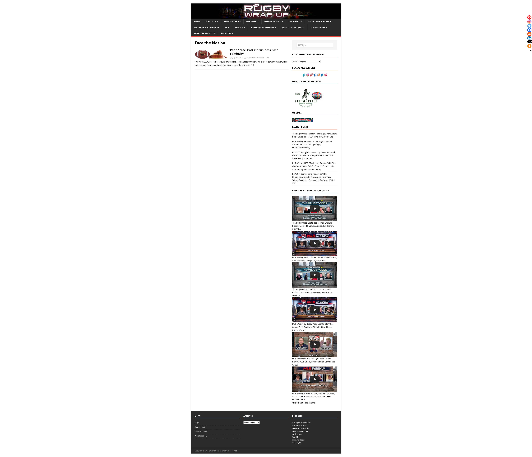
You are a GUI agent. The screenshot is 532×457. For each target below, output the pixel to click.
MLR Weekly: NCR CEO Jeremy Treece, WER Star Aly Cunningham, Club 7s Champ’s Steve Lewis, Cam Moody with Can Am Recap (314, 166)
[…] (252, 65)
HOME (197, 21)
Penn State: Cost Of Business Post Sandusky (254, 51)
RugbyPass (297, 434)
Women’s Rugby (272, 21)
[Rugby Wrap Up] (266, 17)
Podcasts (210, 21)
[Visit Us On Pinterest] (325, 75)
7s (226, 27)
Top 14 (295, 437)
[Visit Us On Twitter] (304, 75)
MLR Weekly (252, 21)
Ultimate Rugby (298, 440)
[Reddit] (529, 34)
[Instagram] (529, 22)
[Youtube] (529, 17)
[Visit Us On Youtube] (311, 75)
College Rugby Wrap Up (206, 27)
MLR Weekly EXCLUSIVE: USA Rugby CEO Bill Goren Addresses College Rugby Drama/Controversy (312, 144)
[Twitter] (529, 26)
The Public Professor (255, 57)
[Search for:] (314, 45)
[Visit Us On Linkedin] (322, 75)
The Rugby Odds (232, 21)
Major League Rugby (318, 21)
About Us (226, 33)
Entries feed (200, 427)
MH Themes (232, 451)
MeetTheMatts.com (300, 431)
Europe (239, 27)
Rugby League (317, 27)
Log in (197, 422)
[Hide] (531, 51)
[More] (529, 46)
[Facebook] (529, 30)
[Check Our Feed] (318, 75)
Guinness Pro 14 (299, 425)
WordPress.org (201, 436)
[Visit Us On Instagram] (307, 75)
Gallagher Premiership (301, 422)
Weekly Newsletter (204, 33)
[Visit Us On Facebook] (315, 75)
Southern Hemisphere (262, 27)
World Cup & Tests (292, 27)
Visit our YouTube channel (303, 402)
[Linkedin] (529, 38)
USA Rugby (294, 21)
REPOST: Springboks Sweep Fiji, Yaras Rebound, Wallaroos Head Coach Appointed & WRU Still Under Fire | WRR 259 (313, 155)
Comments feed (201, 431)
